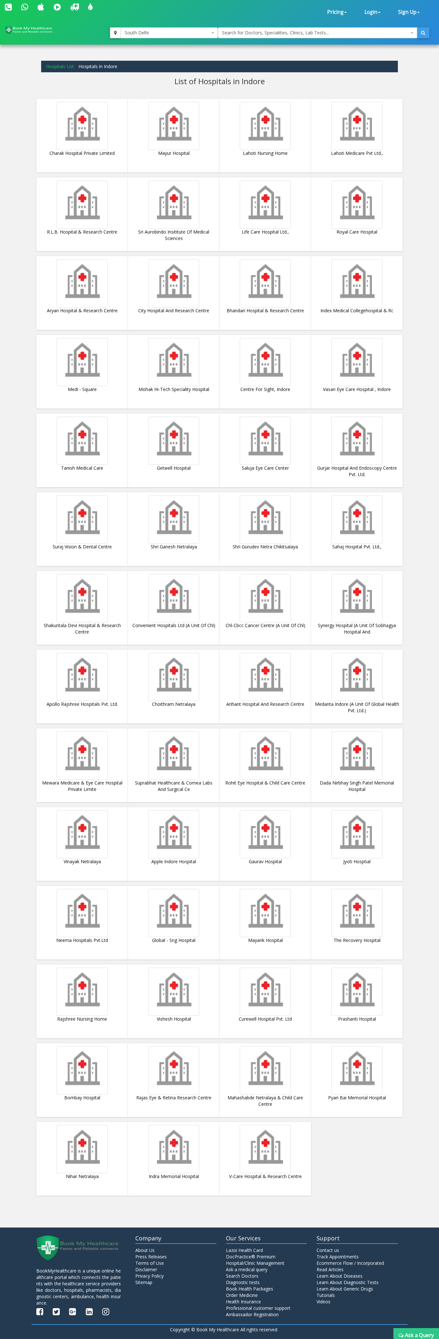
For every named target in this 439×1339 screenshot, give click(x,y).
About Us (145, 1250)
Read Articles (330, 1269)
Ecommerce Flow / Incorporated (350, 1263)
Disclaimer (146, 1269)
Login (370, 12)
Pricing (335, 12)
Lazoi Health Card (244, 1250)
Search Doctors (242, 1276)
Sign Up (407, 12)
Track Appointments (338, 1257)
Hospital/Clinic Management (255, 1263)
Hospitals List (60, 66)
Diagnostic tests (243, 1282)
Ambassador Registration (252, 1314)
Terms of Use (149, 1263)
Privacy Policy (149, 1276)
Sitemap (143, 1282)
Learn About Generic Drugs (345, 1289)
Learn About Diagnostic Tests (348, 1282)
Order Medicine (242, 1295)
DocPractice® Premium (250, 1257)
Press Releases (151, 1257)
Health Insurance (243, 1302)
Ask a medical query (246, 1269)
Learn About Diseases (340, 1276)
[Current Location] (115, 32)
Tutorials (326, 1295)
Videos (323, 1302)
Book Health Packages (249, 1289)
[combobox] (169, 32)
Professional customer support (258, 1308)
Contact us (328, 1250)
